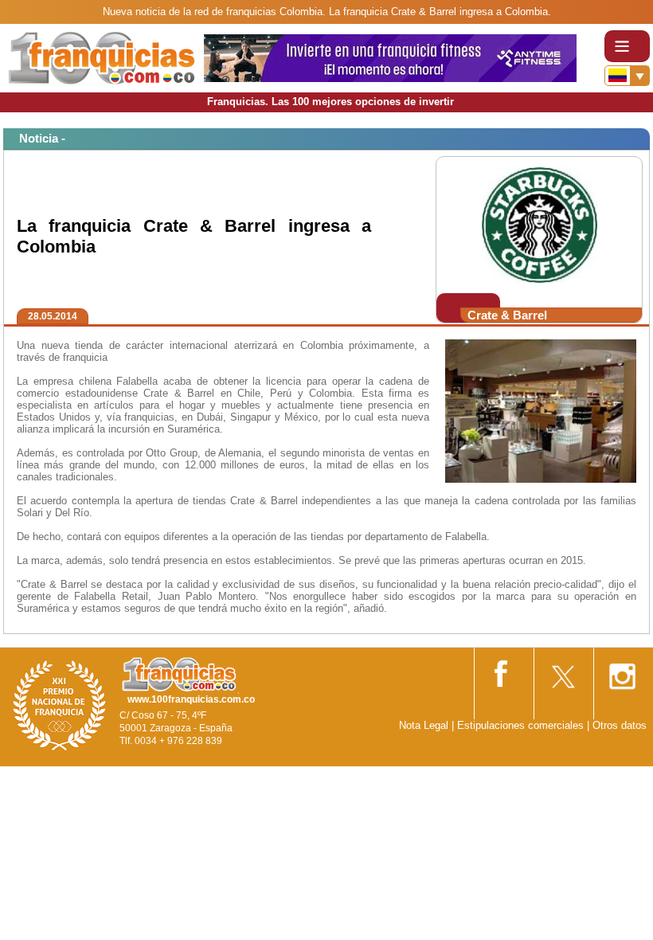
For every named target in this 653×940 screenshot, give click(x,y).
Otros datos (619, 725)
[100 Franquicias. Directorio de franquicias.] (102, 57)
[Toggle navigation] (627, 46)
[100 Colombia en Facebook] (502, 670)
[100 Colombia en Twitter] (562, 671)
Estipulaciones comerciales (522, 725)
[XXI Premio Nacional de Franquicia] (59, 705)
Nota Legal (423, 725)
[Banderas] (627, 75)
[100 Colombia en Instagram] (622, 671)
